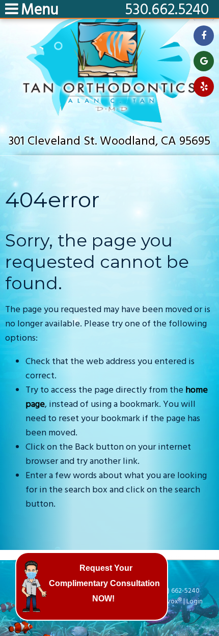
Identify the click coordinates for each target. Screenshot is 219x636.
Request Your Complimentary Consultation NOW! (104, 583)
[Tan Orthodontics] (109, 129)
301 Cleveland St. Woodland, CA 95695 (109, 141)
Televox (166, 601)
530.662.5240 (167, 10)
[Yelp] (204, 86)
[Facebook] (204, 35)
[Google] (204, 61)
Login (194, 601)
